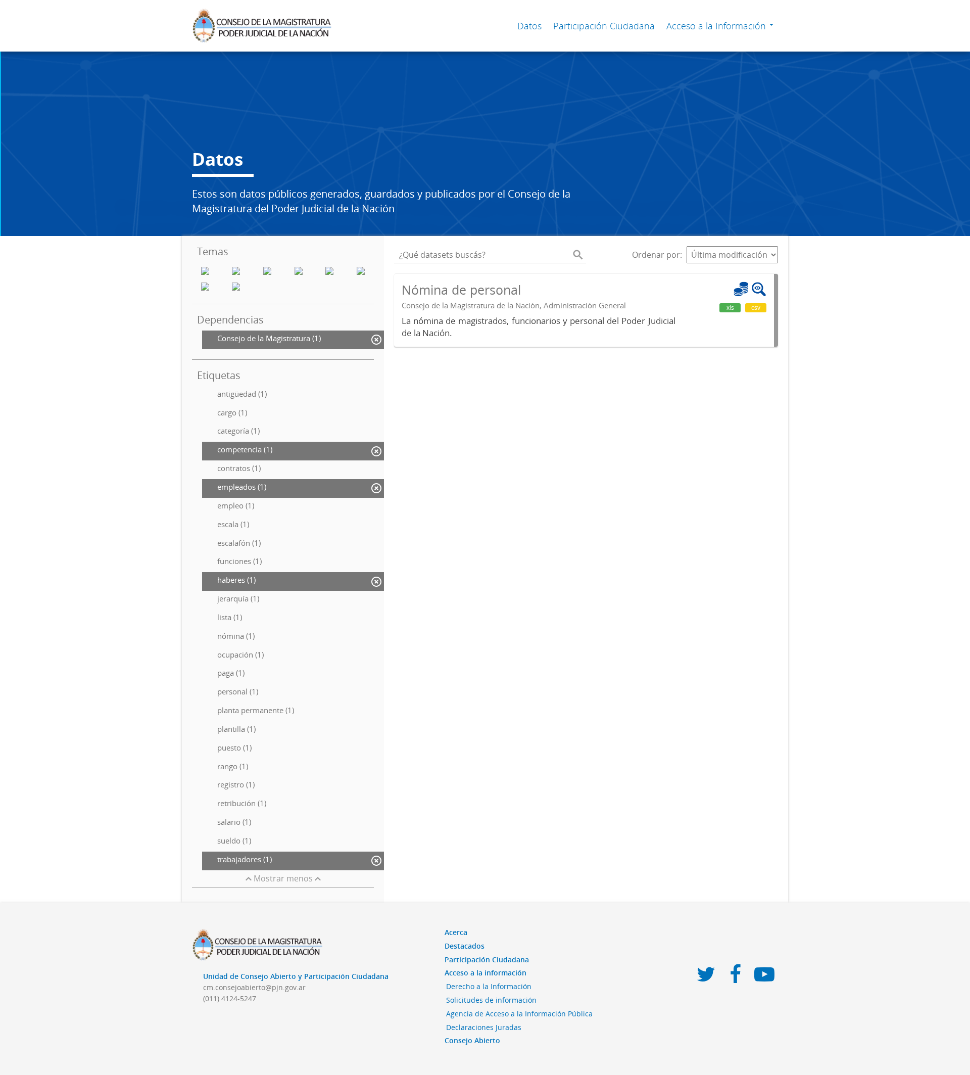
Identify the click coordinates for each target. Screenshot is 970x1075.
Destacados (464, 946)
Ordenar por (656, 254)
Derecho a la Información (488, 986)
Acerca (456, 932)
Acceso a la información (485, 972)
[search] (578, 254)
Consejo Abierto (472, 1040)
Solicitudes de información (491, 1000)
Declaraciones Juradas (483, 1027)
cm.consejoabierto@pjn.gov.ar (254, 987)
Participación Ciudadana (604, 26)
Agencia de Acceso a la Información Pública (519, 1013)
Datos (529, 26)
